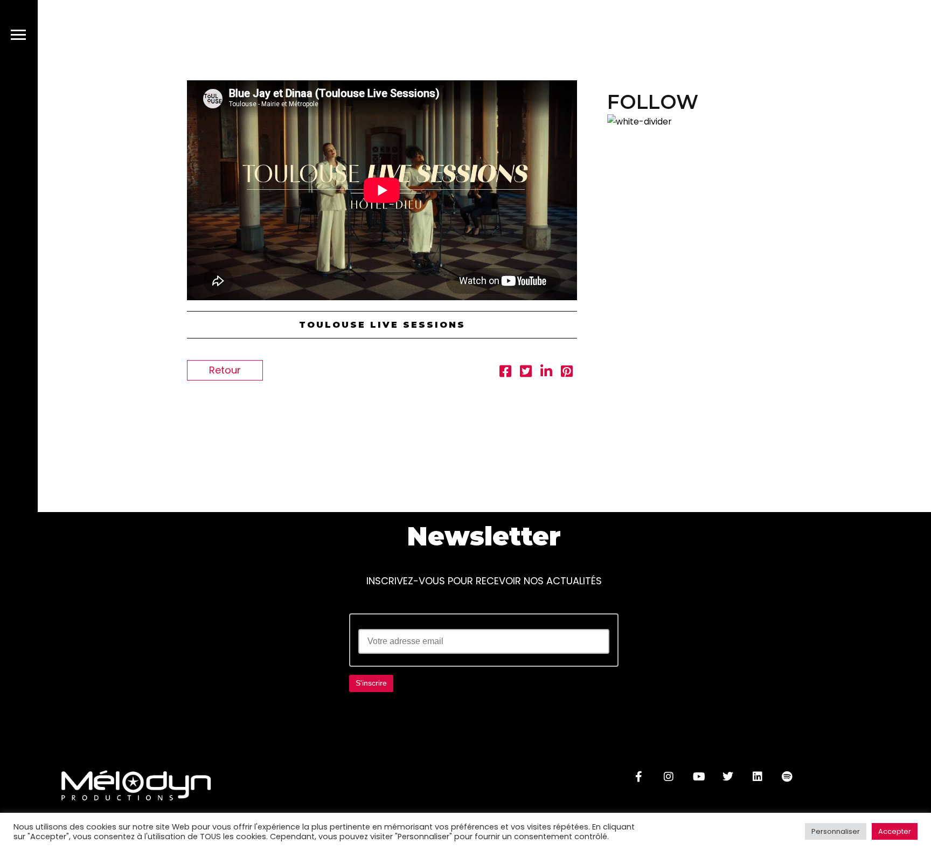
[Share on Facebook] (505, 372)
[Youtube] (698, 776)
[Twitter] (727, 776)
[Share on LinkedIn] (546, 372)
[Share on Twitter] (526, 372)
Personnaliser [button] (835, 831)
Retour (225, 370)
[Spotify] (787, 776)
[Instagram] (668, 776)
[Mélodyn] (854, 37)
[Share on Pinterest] (567, 372)
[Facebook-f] (639, 776)
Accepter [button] (894, 831)
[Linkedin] (757, 776)
